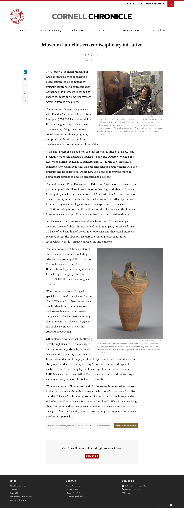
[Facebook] (159, 505)
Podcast (103, 30)
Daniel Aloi (93, 55)
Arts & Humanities (85, 425)
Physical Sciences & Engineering (61, 425)
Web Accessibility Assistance (21, 496)
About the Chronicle (18, 485)
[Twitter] (165, 505)
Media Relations (155, 3)
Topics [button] (22, 30)
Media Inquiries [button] (125, 425)
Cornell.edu (134, 3)
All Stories (77, 30)
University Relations (18, 499)
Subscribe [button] (92, 456)
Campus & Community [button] (50, 30)
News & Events (103, 425)
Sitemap (13, 489)
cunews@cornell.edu (74, 496)
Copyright (14, 492)
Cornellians (159, 30)
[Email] (171, 505)
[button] (170, 4)
